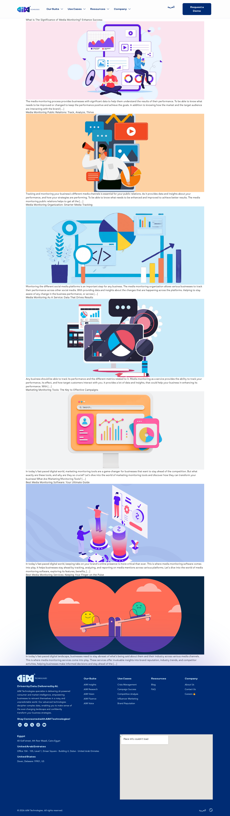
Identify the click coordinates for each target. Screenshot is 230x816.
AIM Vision (89, 694)
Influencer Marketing (128, 698)
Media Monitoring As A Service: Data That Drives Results (59, 297)
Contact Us (190, 689)
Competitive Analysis (128, 694)
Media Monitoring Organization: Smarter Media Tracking (59, 204)
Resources (97, 9)
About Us (189, 684)
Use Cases (75, 9)
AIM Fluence (90, 698)
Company (120, 9)
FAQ (153, 689)
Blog (153, 684)
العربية (171, 7)
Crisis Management (127, 684)
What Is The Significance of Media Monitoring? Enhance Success (64, 19)
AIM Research (91, 689)
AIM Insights (90, 684)
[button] (54, 9)
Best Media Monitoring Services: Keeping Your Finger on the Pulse (65, 574)
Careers (189, 694)
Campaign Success (127, 689)
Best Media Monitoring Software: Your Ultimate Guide (57, 482)
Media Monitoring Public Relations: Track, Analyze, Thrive (60, 112)
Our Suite (52, 9)
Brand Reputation (126, 703)
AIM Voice (89, 703)
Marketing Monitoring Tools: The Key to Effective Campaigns (62, 389)
